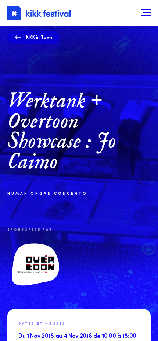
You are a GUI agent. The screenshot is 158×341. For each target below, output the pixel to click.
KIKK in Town (39, 37)
